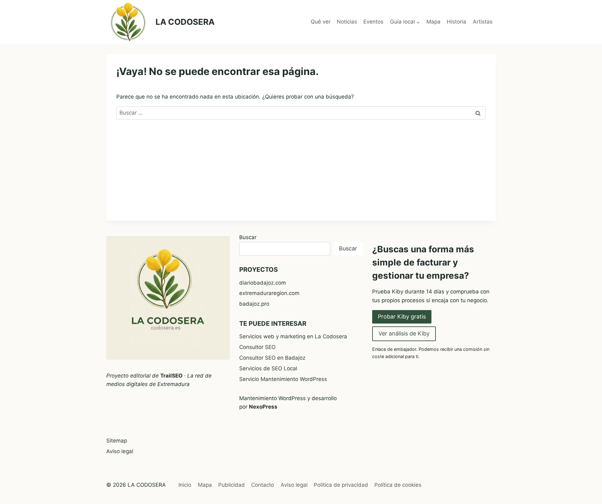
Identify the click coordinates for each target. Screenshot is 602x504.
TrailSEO (171, 376)
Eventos (373, 22)
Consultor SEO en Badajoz (272, 358)
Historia (456, 22)
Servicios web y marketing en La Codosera (293, 336)
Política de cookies (397, 485)
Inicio (184, 485)
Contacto (262, 485)
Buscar (247, 237)
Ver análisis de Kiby (404, 333)
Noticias (347, 22)
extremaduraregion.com (269, 293)
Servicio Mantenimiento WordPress (283, 379)
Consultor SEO (257, 347)
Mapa (433, 22)
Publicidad (231, 485)
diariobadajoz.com (262, 283)
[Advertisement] (301, 177)
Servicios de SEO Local (268, 368)
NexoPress (263, 407)
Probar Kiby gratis (402, 316)
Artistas (483, 22)
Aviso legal (119, 451)
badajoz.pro (254, 304)
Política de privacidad (341, 485)
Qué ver (320, 22)
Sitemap (116, 440)
